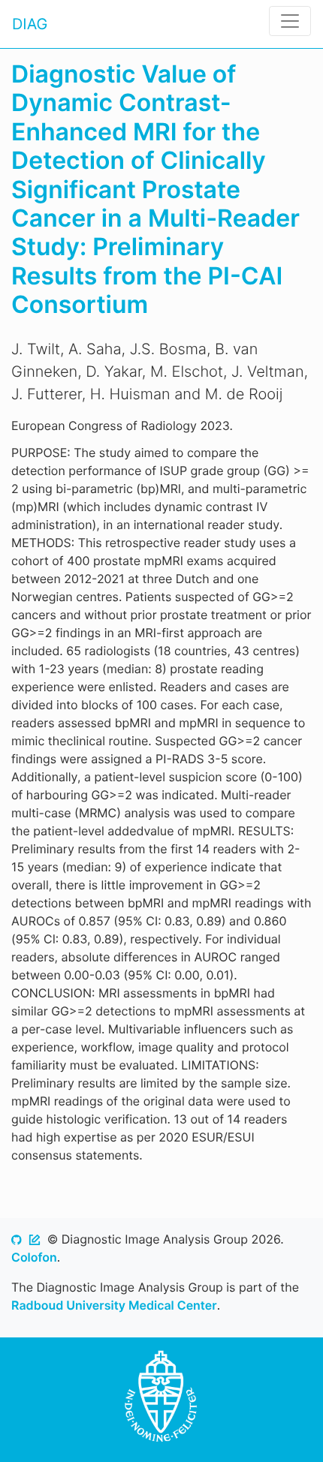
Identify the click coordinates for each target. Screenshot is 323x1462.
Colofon (34, 1257)
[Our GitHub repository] (16, 1239)
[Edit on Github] (35, 1239)
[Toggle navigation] (290, 21)
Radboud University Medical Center (114, 1305)
